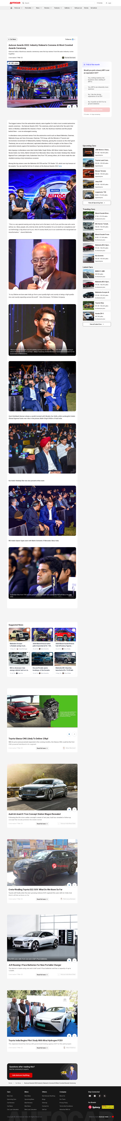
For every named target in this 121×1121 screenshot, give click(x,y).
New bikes (28, 1096)
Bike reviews (28, 1102)
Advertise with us (65, 1109)
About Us (62, 1096)
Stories (86, 8)
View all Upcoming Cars (95, 203)
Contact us (45, 1106)
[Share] (74, 107)
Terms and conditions (66, 1106)
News (38, 8)
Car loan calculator (13, 1109)
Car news (10, 1106)
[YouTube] (90, 1096)
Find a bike (28, 8)
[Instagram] (95, 1096)
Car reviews (10, 1102)
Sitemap (44, 1102)
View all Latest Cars (96, 324)
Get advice (94, 8)
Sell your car (78, 8)
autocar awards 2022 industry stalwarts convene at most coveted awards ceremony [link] (50, 1083)
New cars (10, 1096)
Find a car (17, 8)
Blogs (43, 1099)
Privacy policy (64, 1102)
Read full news (41, 748)
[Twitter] (104, 1096)
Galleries (67, 8)
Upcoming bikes (29, 1099)
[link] (88, 152)
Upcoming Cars (11, 1099)
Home (10, 1083)
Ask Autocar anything (48, 1096)
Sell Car (44, 1109)
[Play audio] (69, 107)
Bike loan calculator (31, 1109)
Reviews (46, 8)
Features (57, 8)
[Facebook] (99, 1096)
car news (18, 1083)
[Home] (11, 8)
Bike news (28, 1106)
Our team (63, 1099)
